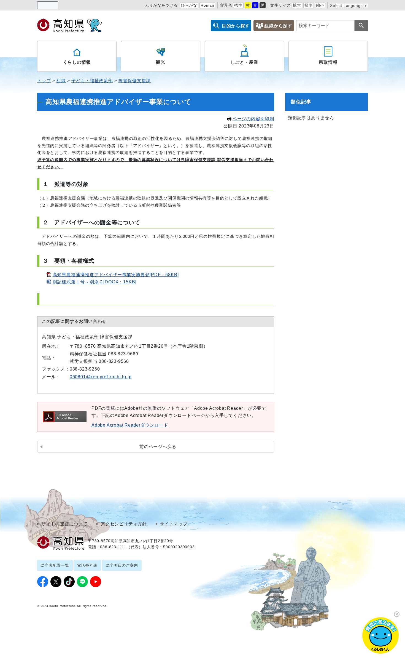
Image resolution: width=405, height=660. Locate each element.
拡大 (297, 5)
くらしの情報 (77, 62)
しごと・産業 (244, 62)
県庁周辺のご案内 (122, 565)
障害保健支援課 (134, 80)
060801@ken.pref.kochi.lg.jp (101, 376)
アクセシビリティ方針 (124, 524)
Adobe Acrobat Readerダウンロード (129, 425)
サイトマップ (174, 524)
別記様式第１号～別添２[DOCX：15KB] (95, 282)
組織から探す (278, 25)
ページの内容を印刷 (253, 118)
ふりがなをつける (161, 5)
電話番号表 (87, 565)
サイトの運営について (64, 524)
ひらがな (189, 5)
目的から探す (236, 25)
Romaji (207, 5)
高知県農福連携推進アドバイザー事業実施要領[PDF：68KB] (116, 274)
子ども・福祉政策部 (92, 80)
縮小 (320, 5)
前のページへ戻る (157, 446)
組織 (61, 80)
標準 (238, 5)
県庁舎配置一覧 (54, 565)
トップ (44, 80)
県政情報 (328, 62)
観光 (160, 62)
